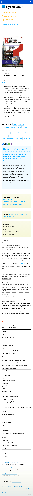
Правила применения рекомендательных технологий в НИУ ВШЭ (16, 489)
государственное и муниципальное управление (14, 201)
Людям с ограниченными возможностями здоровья (15, 365)
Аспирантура (5, 394)
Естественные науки (9, 228)
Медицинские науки (9, 229)
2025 (15, 214)
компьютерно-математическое (10, 204)
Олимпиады (5, 383)
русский (7, 120)
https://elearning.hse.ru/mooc (9, 473)
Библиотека (5, 440)
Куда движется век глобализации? (12, 68)
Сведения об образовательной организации (13, 363)
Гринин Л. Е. (4, 82)
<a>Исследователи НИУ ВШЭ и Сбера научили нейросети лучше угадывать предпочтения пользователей (16, 276)
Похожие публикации (14, 148)
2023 (21, 214)
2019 (7, 216)
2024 (18, 214)
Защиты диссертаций (7, 425)
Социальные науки (9, 233)
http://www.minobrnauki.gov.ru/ (10, 462)
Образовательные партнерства (10, 404)
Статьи (12, 12)
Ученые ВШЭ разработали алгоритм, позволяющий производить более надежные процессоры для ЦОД (15, 299)
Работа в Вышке (6, 371)
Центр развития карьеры (8, 399)
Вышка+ (4, 388)
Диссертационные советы (8, 422)
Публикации (14, 7)
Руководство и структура (8, 337)
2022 (23, 214)
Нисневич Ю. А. (6, 160)
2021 (26, 214)
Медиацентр (5, 451)
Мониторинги (5, 419)
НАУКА (4, 411)
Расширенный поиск (18, 24)
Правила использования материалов (9, 26)
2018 (10, 216)
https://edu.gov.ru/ (7, 468)
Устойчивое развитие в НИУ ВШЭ (10, 340)
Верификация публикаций (7, 24)
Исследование (21, 263)
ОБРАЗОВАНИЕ (6, 375)
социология (16, 206)
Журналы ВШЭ (5, 453)
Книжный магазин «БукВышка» (9, 445)
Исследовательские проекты (9, 417)
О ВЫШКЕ (5, 332)
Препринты (7, 19)
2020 (4, 216)
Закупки (4, 348)
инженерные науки (17, 203)
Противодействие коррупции (9, 356)
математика (21, 204)
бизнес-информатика (8, 199)
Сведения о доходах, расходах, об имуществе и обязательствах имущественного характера (14, 359)
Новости (5, 240)
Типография (5, 448)
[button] (3, 151)
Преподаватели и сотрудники (9, 342)
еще (13, 216)
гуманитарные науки (8, 203)
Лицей (3, 378)
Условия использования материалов (10, 484)
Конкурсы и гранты (7, 430)
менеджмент (6, 206)
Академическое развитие (8, 427)
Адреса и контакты (16, 481)
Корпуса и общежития (7, 345)
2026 (12, 214)
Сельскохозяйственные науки (12, 231)
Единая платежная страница (9, 368)
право (11, 206)
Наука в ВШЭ (20, 26)
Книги (5, 12)
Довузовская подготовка (8, 380)
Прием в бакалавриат (7, 386)
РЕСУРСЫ (5, 437)
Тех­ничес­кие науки (9, 234)
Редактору (29, 494)
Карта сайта (4, 492)
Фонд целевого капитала (8, 353)
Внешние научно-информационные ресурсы (13, 433)
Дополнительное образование (10, 396)
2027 (10, 214)
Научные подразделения (8, 414)
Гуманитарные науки (9, 226)
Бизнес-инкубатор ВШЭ (8, 402)
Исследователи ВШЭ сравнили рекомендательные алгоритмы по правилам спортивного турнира (15, 247)
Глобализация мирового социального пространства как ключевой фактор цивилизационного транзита (14, 156)
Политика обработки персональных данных (12, 486)
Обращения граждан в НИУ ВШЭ (10, 350)
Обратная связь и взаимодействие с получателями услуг (16, 407)
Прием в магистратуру (7, 391)
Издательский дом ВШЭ (8, 442)
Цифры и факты (6, 334)
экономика (21, 206)
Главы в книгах (9, 16)
